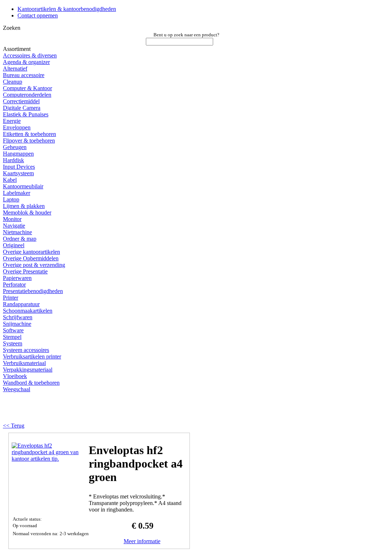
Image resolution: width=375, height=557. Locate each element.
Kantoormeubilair (23, 186)
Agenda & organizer (26, 62)
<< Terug (13, 425)
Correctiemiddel (21, 101)
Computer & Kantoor (27, 88)
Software (13, 330)
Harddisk (13, 160)
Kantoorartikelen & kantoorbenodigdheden (66, 9)
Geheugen (15, 147)
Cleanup (12, 82)
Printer (10, 297)
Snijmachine (17, 324)
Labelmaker (16, 193)
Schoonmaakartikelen (27, 311)
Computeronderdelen (27, 95)
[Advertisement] (95, 410)
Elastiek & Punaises (25, 114)
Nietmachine (17, 232)
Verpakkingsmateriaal (27, 369)
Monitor (12, 219)
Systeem (12, 343)
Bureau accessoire (23, 75)
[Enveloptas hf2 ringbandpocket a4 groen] (48, 459)
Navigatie (14, 226)
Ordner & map (19, 239)
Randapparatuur (21, 304)
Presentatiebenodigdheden (33, 291)
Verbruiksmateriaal (24, 363)
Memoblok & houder (27, 212)
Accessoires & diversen (30, 55)
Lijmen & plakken (24, 206)
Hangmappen (18, 154)
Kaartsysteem (18, 173)
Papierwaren (17, 278)
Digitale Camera (21, 108)
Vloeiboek (15, 376)
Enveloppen (17, 127)
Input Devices (19, 167)
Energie (12, 121)
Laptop (11, 199)
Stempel (12, 337)
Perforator (14, 284)
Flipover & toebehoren (29, 140)
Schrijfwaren (17, 317)
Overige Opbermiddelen (31, 258)
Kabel (10, 180)
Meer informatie (142, 541)
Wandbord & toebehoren (31, 383)
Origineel (13, 245)
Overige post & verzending (34, 265)
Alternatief (15, 68)
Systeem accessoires (26, 350)
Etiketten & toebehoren (29, 134)
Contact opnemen (37, 15)
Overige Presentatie (25, 271)
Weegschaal (16, 389)
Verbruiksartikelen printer (32, 356)
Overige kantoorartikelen (31, 252)
